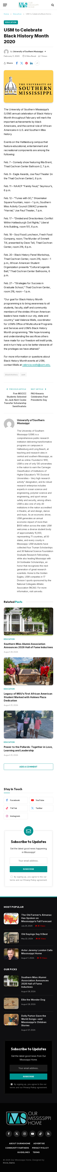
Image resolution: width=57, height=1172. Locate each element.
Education (10, 22)
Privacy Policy (29, 880)
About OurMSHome (19, 1143)
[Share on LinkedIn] (31, 63)
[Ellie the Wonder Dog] (11, 1003)
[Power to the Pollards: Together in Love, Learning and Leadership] (28, 724)
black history (11, 374)
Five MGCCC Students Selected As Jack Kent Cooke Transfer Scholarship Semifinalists (15, 400)
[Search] (52, 5)
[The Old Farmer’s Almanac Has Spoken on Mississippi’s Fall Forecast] (11, 918)
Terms (36, 1152)
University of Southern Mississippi (28, 51)
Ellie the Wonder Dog (33, 999)
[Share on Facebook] (16, 63)
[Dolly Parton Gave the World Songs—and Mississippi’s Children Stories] (11, 1019)
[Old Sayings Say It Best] (11, 938)
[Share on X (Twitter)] (21, 63)
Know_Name (9, 1162)
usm (23, 374)
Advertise (39, 1143)
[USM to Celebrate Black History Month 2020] (28, 86)
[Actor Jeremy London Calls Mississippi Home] (11, 954)
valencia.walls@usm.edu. (36, 364)
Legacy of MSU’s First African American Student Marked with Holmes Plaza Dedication (28, 697)
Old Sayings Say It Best (34, 934)
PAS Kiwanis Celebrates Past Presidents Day (39, 396)
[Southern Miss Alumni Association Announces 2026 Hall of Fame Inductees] (28, 621)
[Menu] (5, 5)
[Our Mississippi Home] (28, 5)
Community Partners (17, 1148)
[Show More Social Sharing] (37, 63)
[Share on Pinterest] (26, 63)
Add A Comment (28, 767)
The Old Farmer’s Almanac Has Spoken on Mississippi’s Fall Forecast (36, 918)
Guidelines (23, 1152)
